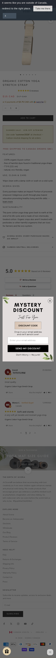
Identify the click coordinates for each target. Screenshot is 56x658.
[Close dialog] (50, 301)
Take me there (42, 8)
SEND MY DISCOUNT (28, 348)
